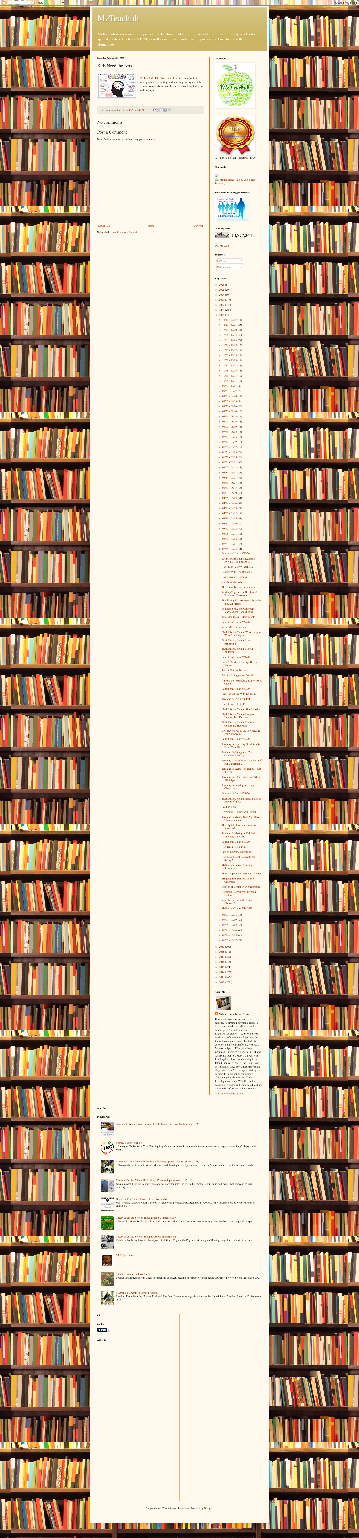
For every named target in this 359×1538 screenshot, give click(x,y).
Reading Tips (229, 807)
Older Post (197, 225)
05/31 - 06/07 (229, 472)
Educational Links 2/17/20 (236, 841)
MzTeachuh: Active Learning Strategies (237, 866)
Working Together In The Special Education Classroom (239, 593)
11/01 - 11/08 (229, 360)
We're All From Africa (234, 627)
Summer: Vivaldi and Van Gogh (133, 1274)
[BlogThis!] (158, 110)
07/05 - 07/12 (229, 447)
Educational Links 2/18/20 (236, 793)
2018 (222, 951)
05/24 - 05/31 (229, 477)
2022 (222, 305)
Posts (223, 261)
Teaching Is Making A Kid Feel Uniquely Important (238, 834)
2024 (222, 294)
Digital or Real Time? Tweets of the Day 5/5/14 (141, 1199)
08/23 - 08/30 (229, 411)
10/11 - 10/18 (229, 375)
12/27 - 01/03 (229, 319)
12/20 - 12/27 (229, 324)
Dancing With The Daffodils (236, 572)
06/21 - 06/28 (229, 457)
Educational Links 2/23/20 (236, 553)
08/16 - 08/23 (229, 416)
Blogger (208, 1508)
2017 (222, 956)
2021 (222, 310)
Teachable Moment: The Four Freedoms (137, 1292)
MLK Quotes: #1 (125, 1255)
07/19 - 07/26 (229, 437)
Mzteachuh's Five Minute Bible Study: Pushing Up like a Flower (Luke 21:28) (157, 1161)
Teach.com (223, 245)
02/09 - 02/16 (229, 914)
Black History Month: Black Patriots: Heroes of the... (241, 800)
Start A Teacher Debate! (234, 670)
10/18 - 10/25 (229, 370)
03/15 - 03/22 (229, 528)
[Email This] (155, 110)
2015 (222, 967)
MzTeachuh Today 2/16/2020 (237, 908)
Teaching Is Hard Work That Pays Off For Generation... (242, 762)
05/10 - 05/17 (229, 488)
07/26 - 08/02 (229, 431)
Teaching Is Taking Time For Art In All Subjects (241, 778)
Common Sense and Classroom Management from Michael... (238, 610)
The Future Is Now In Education (239, 587)
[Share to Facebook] (165, 110)
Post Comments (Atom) (124, 232)
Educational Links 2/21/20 (236, 657)
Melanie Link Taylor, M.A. (234, 1014)
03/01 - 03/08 (229, 538)
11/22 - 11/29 (229, 345)
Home (151, 225)
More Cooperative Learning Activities (242, 873)
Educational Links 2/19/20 (236, 739)
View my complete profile (229, 1093)
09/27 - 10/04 (229, 386)
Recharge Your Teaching (129, 1142)
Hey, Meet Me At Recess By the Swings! (238, 858)
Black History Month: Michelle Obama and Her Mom (238, 724)
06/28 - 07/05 (229, 452)
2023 (222, 299)
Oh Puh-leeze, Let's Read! (235, 704)
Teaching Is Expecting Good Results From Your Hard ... (241, 745)
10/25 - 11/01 (229, 365)
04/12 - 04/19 (229, 508)
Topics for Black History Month (238, 617)
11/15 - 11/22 (229, 350)
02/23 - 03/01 (229, 544)
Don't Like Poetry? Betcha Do (238, 567)
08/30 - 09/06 (229, 406)
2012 (222, 982)
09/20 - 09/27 (229, 391)
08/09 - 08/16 (229, 421)
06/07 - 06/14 (229, 467)
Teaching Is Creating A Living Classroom (238, 786)
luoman (185, 1508)
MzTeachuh (118, 18)
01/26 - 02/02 (229, 925)
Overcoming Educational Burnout (239, 812)
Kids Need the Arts (232, 582)
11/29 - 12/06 (229, 340)
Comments (225, 267)
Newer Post (104, 225)
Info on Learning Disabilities (237, 852)
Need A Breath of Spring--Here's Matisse (239, 663)
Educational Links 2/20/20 (236, 688)
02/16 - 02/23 (229, 549)
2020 (222, 315)
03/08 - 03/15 (229, 533)
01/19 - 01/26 (229, 930)
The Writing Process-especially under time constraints (241, 602)
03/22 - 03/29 (229, 523)
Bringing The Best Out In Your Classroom (238, 880)
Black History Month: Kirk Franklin (241, 709)
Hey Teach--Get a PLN (234, 846)
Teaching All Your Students (236, 699)
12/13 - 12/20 (229, 330)
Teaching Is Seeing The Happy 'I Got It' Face (241, 770)
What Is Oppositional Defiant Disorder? (237, 901)
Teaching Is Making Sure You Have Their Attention (240, 818)
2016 (222, 962)
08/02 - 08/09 (229, 426)
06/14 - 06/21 (229, 462)
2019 (222, 946)
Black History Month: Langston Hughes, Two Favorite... (238, 715)
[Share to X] (162, 110)
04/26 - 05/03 (229, 498)
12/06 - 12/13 (229, 335)
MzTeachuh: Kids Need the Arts (158, 78)
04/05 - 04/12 (229, 513)
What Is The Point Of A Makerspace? (241, 886)
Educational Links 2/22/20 (236, 622)
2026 (222, 284)
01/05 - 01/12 (229, 940)
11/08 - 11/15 (229, 355)
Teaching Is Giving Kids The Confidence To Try (237, 753)
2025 (222, 289)
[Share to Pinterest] (169, 110)
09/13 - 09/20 (229, 396)
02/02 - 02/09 (229, 919)
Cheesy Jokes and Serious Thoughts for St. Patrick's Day (146, 1217)
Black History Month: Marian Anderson (237, 650)
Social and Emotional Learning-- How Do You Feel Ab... (239, 560)
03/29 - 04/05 (229, 518)
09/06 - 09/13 (229, 401)
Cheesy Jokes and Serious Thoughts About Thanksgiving (146, 1236)
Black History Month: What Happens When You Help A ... (241, 633)
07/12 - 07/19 (229, 442)
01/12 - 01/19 (229, 935)
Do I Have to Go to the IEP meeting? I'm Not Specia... (241, 732)
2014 (222, 972)
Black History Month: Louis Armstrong (236, 642)
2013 (222, 977)
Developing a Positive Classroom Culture (239, 893)
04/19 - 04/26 (229, 503)
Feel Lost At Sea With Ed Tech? (239, 694)
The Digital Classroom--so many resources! (239, 826)
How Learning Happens (234, 577)
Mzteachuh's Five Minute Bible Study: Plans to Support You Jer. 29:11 (153, 1180)
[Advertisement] (125, 1370)
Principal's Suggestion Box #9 (237, 675)
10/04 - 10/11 (229, 380)
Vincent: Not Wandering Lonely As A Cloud (242, 682)
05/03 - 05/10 (229, 493)
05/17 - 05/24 (229, 482)
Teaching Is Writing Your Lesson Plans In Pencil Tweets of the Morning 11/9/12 (158, 1124)
